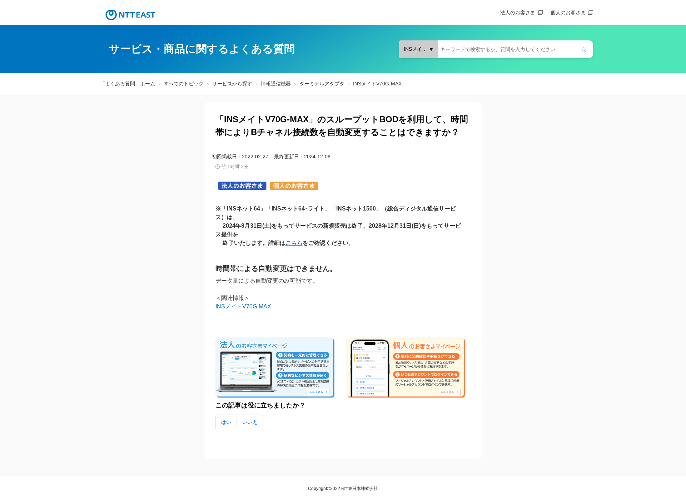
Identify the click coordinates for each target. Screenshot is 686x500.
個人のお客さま (568, 12)
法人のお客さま (517, 12)
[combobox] (496, 49)
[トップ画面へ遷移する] (130, 15)
